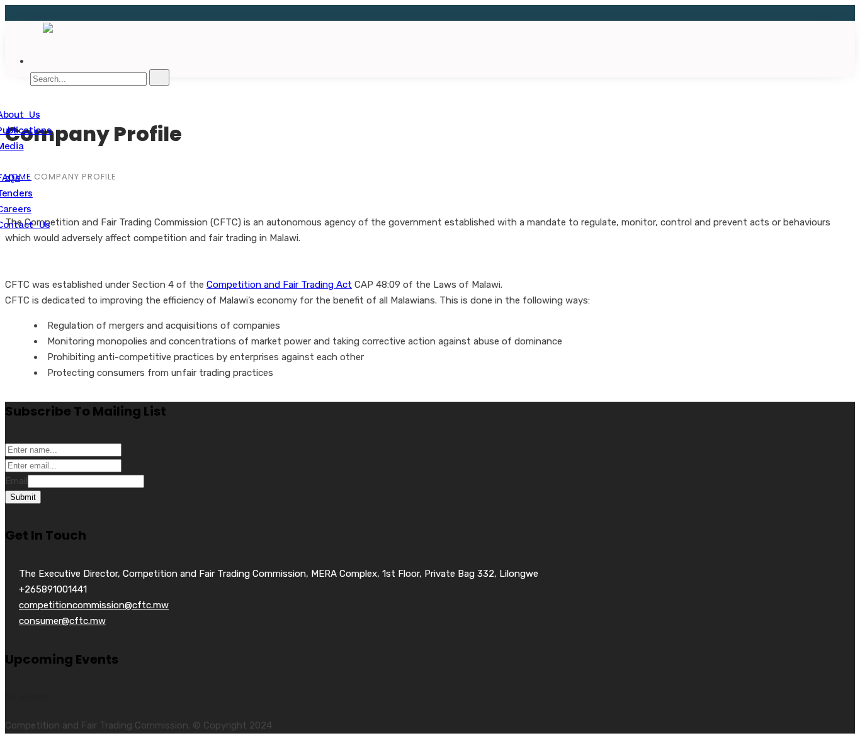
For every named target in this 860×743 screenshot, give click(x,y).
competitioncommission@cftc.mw (94, 605)
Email (16, 481)
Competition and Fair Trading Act (279, 284)
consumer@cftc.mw (62, 621)
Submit (23, 497)
